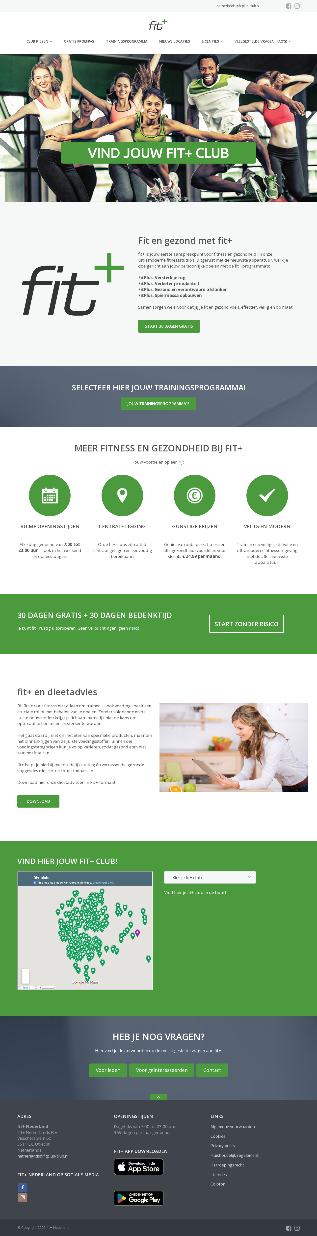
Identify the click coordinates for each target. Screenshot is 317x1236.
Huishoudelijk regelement (235, 1155)
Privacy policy (223, 1145)
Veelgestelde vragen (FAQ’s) (261, 41)
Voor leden (108, 1070)
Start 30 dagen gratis (169, 326)
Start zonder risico (246, 624)
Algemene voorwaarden (233, 1126)
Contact (212, 1070)
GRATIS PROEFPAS (79, 41)
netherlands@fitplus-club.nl (238, 5)
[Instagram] (297, 6)
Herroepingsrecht (227, 1165)
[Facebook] (288, 6)
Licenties (210, 41)
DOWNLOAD (38, 801)
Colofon (218, 1184)
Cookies (218, 1136)
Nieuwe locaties (174, 41)
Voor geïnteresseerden (162, 1070)
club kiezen (37, 41)
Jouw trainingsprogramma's (158, 403)
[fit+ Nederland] (158, 23)
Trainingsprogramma (126, 41)
